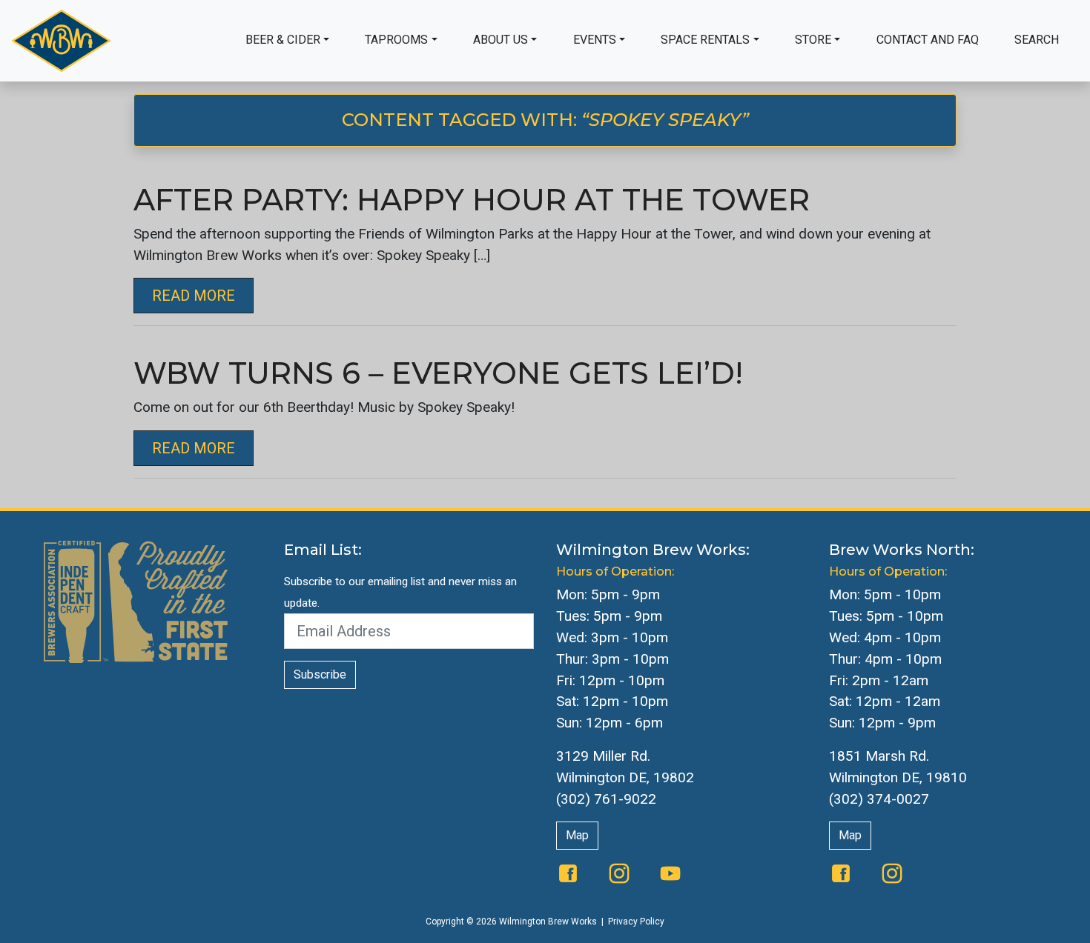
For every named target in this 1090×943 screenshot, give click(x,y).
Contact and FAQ (927, 40)
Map (577, 835)
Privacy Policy (636, 921)
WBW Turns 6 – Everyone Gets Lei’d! (438, 373)
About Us (500, 40)
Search (1036, 40)
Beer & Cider (282, 40)
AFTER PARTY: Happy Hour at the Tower (471, 199)
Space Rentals (705, 40)
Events (594, 40)
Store (813, 40)
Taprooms (396, 40)
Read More (193, 295)
